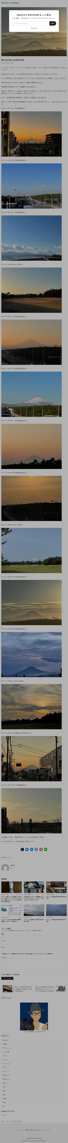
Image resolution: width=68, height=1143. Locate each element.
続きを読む (34, 28)
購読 (52, 23)
